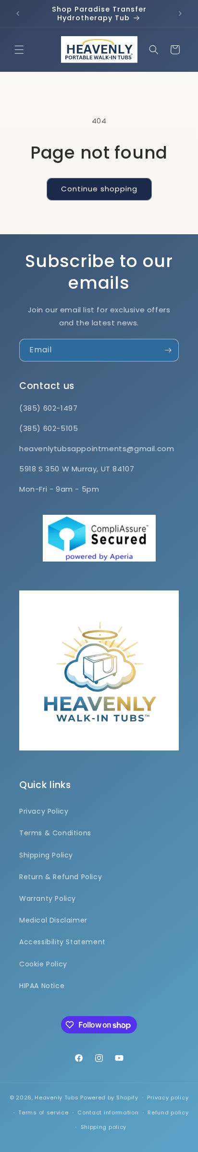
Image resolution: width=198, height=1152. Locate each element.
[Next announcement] (180, 13)
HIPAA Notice (41, 986)
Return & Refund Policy (60, 877)
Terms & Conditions (55, 833)
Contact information (107, 1112)
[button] (19, 49)
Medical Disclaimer (53, 920)
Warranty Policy (47, 898)
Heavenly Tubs (56, 1097)
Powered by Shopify (109, 1097)
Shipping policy (104, 1127)
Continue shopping (99, 189)
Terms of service (43, 1112)
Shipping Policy (46, 855)
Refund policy (168, 1112)
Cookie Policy (43, 964)
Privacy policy (167, 1097)
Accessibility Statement (62, 942)
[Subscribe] (167, 350)
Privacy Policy (43, 811)
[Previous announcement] (17, 13)
